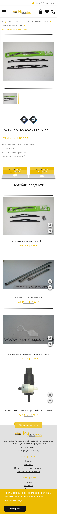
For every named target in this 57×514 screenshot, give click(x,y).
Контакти (28, 464)
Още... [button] (20, 500)
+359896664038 (28, 447)
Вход (38, 3)
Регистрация (49, 3)
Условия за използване (28, 471)
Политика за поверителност (28, 468)
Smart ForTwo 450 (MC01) (35, 22)
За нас (28, 461)
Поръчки (28, 485)
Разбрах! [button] (15, 508)
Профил (28, 482)
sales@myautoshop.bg (28, 450)
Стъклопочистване (12, 25)
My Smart (13, 22)
